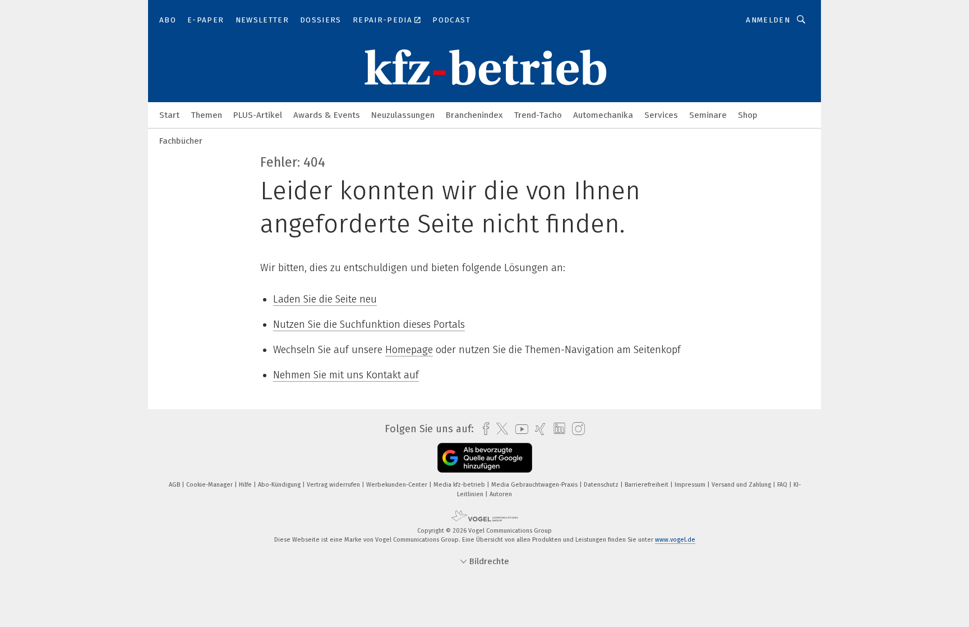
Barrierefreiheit (647, 484)
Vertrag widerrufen (334, 484)
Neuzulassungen (403, 115)
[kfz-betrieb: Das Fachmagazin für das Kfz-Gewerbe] (169, 114)
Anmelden (768, 20)
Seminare (708, 115)
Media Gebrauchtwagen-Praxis (535, 484)
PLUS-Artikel (257, 115)
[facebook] (483, 429)
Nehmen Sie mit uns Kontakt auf (346, 375)
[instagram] (575, 429)
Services (661, 115)
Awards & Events (326, 115)
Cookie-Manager (210, 484)
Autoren (501, 494)
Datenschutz (602, 484)
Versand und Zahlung (742, 484)
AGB (175, 484)
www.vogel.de (675, 539)
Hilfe (246, 484)
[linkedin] (556, 429)
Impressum (691, 484)
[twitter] (499, 429)
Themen (206, 115)
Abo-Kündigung (280, 484)
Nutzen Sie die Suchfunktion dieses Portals (369, 324)
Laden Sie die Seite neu (325, 299)
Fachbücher (180, 141)
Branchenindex (474, 115)
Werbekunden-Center (397, 484)
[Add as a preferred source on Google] (484, 458)
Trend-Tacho (538, 115)
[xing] (537, 429)
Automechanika (603, 115)
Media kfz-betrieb (460, 484)
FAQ (783, 484)
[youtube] (519, 429)
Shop (748, 115)
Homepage (409, 350)
